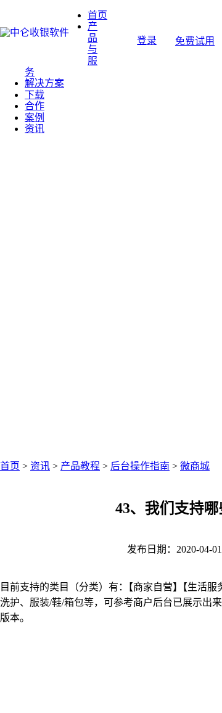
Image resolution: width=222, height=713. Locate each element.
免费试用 (195, 41)
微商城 (195, 466)
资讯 (34, 128)
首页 (97, 15)
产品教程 (80, 466)
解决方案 (44, 83)
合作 (34, 106)
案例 (34, 117)
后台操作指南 (140, 466)
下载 (34, 94)
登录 (147, 40)
